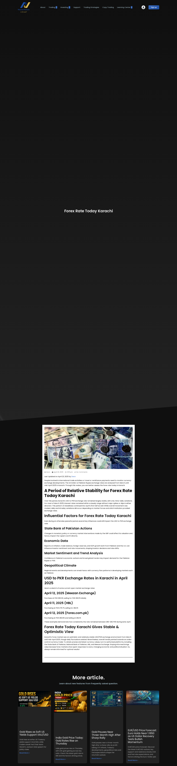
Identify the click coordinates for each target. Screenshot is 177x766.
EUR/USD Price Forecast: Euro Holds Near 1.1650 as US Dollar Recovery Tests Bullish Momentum (142, 736)
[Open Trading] (56, 7)
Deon (73, 476)
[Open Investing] (69, 7)
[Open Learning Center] (131, 7)
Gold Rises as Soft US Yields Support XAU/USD (33, 733)
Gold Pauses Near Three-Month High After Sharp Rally (106, 735)
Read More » (24, 753)
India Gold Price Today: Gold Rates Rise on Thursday (69, 740)
